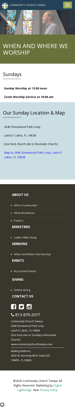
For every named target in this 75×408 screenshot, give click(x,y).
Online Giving (22, 290)
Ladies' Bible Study (25, 237)
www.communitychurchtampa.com (31, 344)
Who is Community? (26, 205)
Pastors (18, 220)
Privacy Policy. (49, 390)
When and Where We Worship (32, 254)
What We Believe (24, 213)
